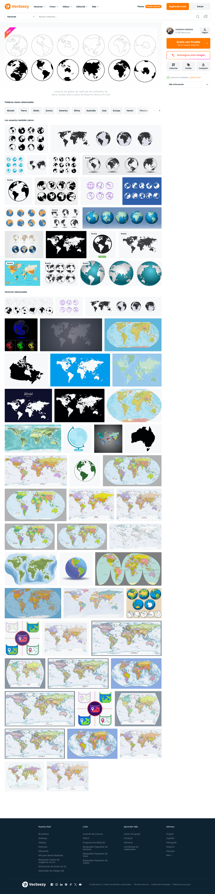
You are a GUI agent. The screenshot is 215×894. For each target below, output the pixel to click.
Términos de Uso (141, 884)
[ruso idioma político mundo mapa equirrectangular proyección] (126, 638)
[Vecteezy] (17, 6)
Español (170, 838)
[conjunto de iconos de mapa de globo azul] (100, 191)
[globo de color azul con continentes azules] (78, 439)
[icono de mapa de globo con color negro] (60, 273)
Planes (140, 6)
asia (104, 110)
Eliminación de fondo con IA (52, 866)
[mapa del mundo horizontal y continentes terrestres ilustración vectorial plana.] (71, 334)
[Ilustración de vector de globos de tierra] (37, 165)
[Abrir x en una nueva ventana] (75, 884)
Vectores (38, 6)
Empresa (42, 846)
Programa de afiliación (94, 842)
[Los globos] (121, 273)
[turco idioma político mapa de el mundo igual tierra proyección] (82, 537)
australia (91, 110)
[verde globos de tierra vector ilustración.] (84, 470)
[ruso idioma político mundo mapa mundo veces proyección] (138, 708)
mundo (10, 110)
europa (116, 110)
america (63, 110)
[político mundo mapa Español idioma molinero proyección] (141, 744)
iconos (49, 110)
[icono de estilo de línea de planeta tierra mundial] (18, 191)
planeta (143, 110)
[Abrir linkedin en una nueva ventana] (61, 884)
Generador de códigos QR (51, 870)
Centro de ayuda (132, 833)
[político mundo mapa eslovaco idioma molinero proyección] (91, 505)
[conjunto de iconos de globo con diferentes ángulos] (56, 191)
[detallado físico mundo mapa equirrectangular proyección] (33, 439)
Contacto (128, 838)
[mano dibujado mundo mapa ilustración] (31, 569)
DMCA (86, 838)
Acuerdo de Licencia (93, 833)
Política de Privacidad (160, 884)
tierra (24, 110)
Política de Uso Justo (182, 884)
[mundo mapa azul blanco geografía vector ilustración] (80, 370)
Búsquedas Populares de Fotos (95, 854)
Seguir (205, 32)
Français (170, 851)
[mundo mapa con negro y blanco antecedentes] (108, 439)
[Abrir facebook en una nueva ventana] (52, 884)
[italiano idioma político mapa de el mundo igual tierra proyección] (132, 470)
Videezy (42, 842)
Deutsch (170, 846)
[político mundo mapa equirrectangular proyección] (36, 470)
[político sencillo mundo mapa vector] (128, 569)
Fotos (52, 6)
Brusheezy (43, 833)
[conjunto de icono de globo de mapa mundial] (15, 165)
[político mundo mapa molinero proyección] (65, 638)
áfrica (77, 110)
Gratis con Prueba (188, 43)
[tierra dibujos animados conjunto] (144, 603)
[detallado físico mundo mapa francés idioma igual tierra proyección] (133, 334)
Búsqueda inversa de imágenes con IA (48, 861)
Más (94, 6)
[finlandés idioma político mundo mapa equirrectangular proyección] (78, 673)
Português (171, 842)
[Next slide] (157, 110)
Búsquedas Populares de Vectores (95, 848)
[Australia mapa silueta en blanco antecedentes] (143, 439)
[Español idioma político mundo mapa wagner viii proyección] (92, 744)
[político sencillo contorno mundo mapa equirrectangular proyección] (135, 537)
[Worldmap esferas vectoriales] (24, 244)
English (170, 833)
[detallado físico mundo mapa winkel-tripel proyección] (134, 405)
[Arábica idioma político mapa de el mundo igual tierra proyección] (35, 505)
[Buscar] (197, 16)
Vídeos (66, 6)
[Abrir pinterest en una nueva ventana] (66, 884)
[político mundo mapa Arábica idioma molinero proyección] (67, 776)
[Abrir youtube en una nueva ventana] (80, 884)
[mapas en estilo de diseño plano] (22, 638)
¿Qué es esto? (195, 77)
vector (130, 110)
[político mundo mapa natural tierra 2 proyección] (33, 603)
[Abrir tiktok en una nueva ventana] (71, 884)
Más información (176, 84)
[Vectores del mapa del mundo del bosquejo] (65, 218)
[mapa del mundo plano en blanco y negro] (64, 165)
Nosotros (128, 842)
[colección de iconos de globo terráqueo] (26, 139)
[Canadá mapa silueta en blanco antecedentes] (26, 370)
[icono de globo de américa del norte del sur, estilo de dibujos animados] (76, 569)
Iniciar (200, 6)
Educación (43, 851)
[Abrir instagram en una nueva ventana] (56, 884)
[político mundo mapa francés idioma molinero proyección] (139, 505)
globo (36, 110)
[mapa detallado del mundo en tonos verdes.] (137, 370)
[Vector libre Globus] (142, 191)
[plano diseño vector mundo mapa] (28, 405)
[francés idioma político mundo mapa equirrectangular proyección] (35, 744)
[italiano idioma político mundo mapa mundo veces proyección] (25, 673)
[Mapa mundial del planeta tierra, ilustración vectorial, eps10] (122, 218)
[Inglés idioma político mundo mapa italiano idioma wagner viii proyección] (136, 673)
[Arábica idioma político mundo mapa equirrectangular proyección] (40, 708)
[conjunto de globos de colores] (21, 334)
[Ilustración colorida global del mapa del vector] (22, 273)
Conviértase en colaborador (131, 848)
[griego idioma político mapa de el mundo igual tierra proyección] (30, 537)
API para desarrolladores (50, 855)
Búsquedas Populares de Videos (95, 861)
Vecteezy (42, 838)
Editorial (80, 6)
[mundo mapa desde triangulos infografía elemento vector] (94, 603)
